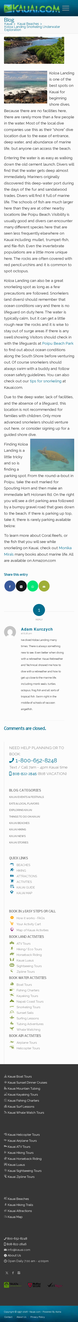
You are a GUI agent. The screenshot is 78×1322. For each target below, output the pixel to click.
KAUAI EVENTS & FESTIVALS (26, 796)
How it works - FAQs (31, 917)
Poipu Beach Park (57, 343)
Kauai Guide (26, 887)
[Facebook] (13, 1273)
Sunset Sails (25, 1012)
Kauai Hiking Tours (20, 1153)
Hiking (21, 870)
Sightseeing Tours (29, 965)
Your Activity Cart (29, 923)
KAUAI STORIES (18, 842)
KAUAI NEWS (17, 836)
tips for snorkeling (45, 381)
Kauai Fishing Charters (23, 1100)
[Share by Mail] (44, 586)
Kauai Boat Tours (19, 1076)
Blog (9, 20)
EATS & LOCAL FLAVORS (24, 803)
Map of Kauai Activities (32, 929)
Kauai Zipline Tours (20, 1177)
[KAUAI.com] (32, 8)
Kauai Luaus (25, 960)
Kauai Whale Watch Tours (25, 1112)
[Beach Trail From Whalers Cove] (34, 50)
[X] (7, 1273)
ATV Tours (23, 943)
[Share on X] (21, 586)
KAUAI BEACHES (19, 823)
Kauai (32, 1312)
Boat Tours (24, 984)
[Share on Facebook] (9, 586)
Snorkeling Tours (28, 1006)
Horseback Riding (29, 954)
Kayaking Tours (27, 995)
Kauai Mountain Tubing (23, 1088)
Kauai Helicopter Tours (23, 1135)
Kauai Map (24, 892)
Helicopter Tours (28, 1047)
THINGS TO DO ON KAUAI (24, 816)
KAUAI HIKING (17, 829)
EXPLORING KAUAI (20, 809)
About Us (14, 1255)
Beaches (23, 864)
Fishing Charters (28, 990)
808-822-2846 (16, 1244)
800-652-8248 (16, 1238)
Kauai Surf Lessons (20, 1106)
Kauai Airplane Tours (22, 1141)
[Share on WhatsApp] (32, 586)
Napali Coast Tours (30, 1001)
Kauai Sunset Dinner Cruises (27, 1082)
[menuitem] (66, 8)
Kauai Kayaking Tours (22, 1094)
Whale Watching (28, 1029)
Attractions (27, 875)
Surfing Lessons (28, 1018)
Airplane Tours (27, 1042)
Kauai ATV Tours (18, 1147)
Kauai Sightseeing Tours (24, 1171)
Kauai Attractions (19, 1211)
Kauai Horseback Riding (24, 1159)
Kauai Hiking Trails (20, 1205)
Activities (24, 881)
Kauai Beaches (18, 1199)
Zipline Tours (26, 971)
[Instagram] (19, 1273)
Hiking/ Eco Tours (29, 948)
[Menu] (63, 8)
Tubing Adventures (30, 1023)
